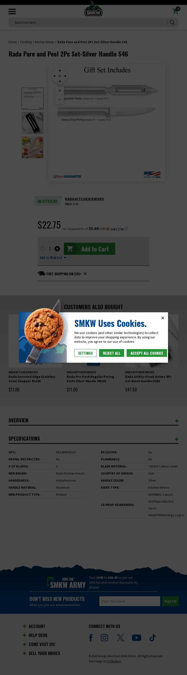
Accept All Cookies (147, 353)
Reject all (111, 353)
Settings (85, 353)
